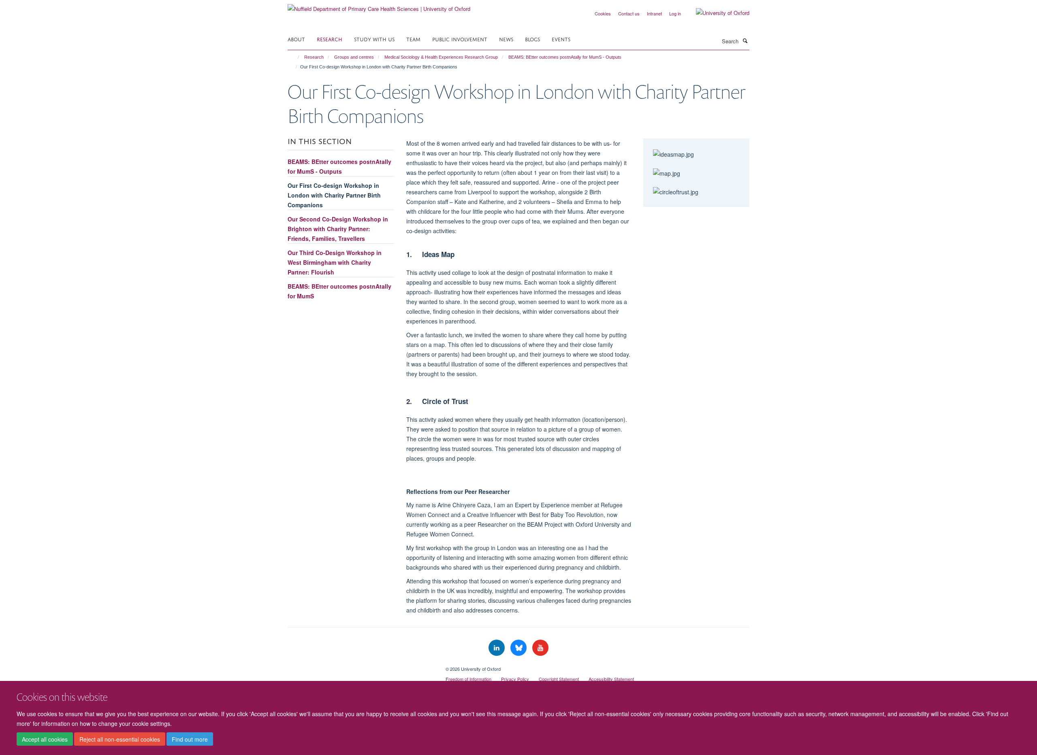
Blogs (532, 39)
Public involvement (459, 39)
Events (561, 39)
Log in (675, 13)
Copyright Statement (559, 679)
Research (329, 39)
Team (413, 39)
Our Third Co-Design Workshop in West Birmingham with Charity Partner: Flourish (335, 262)
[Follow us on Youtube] (540, 648)
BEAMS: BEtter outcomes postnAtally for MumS (339, 291)
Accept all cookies (45, 739)
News (506, 39)
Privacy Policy (515, 679)
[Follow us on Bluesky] (519, 648)
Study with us (374, 39)
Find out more (190, 739)
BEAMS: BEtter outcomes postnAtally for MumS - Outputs (564, 57)
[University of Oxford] (716, 13)
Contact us (629, 13)
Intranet (654, 13)
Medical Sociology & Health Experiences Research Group (441, 57)
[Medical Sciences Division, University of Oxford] (360, 666)
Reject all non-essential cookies (119, 739)
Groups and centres (354, 57)
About (296, 39)
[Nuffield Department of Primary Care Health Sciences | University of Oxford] (379, 6)
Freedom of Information (468, 679)
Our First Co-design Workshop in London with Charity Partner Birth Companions (334, 195)
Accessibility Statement (611, 679)
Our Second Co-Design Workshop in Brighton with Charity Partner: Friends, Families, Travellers (338, 228)
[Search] (744, 40)
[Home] (295, 57)
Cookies (603, 13)
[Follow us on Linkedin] (497, 648)
